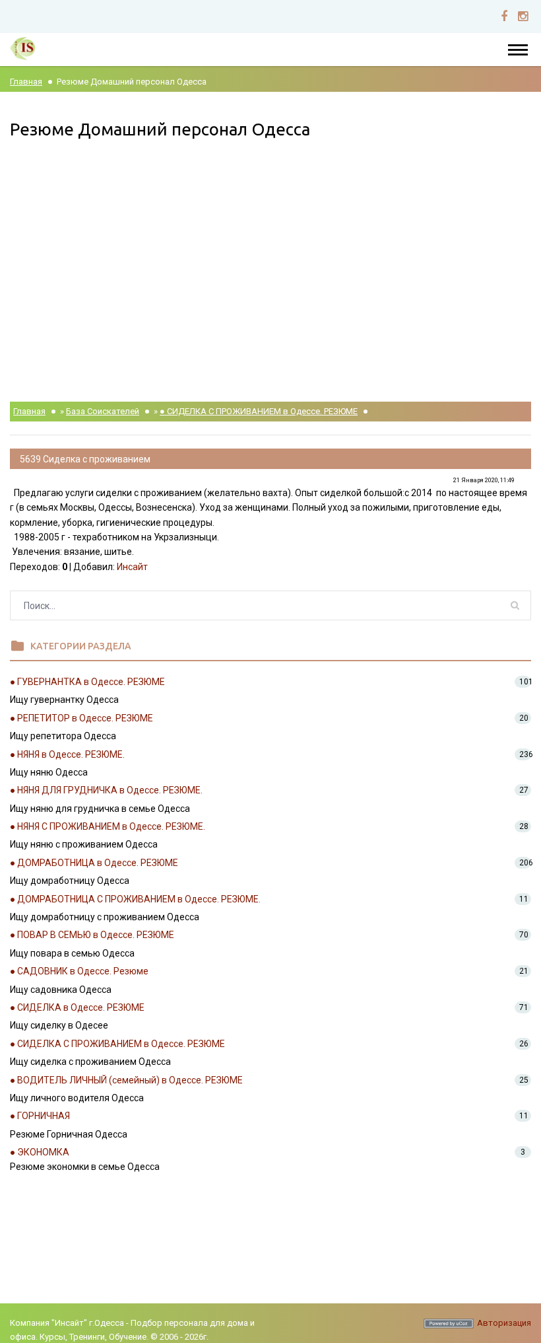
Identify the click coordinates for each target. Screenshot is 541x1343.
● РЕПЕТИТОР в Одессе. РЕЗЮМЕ (81, 718)
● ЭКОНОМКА (39, 1152)
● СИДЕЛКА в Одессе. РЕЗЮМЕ (77, 1007)
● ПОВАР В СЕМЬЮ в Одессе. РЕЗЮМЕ (92, 934)
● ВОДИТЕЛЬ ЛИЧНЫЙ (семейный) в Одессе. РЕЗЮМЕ (126, 1080)
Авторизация (504, 1323)
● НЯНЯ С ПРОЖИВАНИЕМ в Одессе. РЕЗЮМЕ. (107, 826)
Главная (26, 82)
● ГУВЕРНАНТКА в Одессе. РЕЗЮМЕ (87, 681)
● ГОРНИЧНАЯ (40, 1115)
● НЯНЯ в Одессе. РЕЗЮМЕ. (67, 754)
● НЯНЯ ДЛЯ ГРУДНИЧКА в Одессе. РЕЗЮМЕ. (106, 790)
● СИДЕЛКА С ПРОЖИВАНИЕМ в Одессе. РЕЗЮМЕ (259, 411)
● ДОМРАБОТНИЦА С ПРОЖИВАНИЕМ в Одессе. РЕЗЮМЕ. (135, 899)
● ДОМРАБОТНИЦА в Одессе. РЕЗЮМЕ (94, 862)
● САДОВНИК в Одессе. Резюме (79, 971)
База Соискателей (102, 411)
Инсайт (132, 567)
